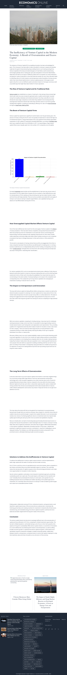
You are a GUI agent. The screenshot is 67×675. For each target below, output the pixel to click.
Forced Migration (28, 632)
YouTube (32, 668)
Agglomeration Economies (30, 619)
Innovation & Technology (29, 641)
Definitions (21, 5)
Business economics (28, 623)
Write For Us (58, 6)
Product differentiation (29, 659)
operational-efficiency (29, 655)
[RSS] (58, 629)
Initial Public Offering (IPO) (22, 105)
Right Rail (38, 661)
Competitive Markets (48, 6)
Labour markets (40, 48)
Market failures (36, 650)
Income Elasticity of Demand (30, 637)
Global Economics (29, 6)
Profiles (39, 659)
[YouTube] (52, 629)
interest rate (27, 644)
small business (27, 664)
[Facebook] (45, 629)
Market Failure (27, 650)
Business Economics (12, 6)
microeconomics (37, 653)
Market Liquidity (27, 653)
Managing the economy (29, 48)
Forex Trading (38, 632)
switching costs (37, 664)
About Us (64, 619)
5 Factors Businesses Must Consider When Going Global (21, 598)
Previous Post (22, 576)
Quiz (32, 661)
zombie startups (17, 248)
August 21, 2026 (10, 631)
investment (17, 191)
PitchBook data (53, 121)
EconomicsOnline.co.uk (41, 673)
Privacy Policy (48, 619)
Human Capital (38, 635)
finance (25, 630)
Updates (26, 668)
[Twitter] (49, 629)
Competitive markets (28, 626)
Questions (26, 661)
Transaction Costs (28, 666)
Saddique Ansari (13, 60)
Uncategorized (38, 666)
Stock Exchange (52, 103)
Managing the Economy (38, 6)
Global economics (28, 635)
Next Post (45, 576)
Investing (35, 644)
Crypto (37, 626)
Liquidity (36, 646)
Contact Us (47, 621)
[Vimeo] (55, 629)
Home (5, 5)
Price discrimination (28, 657)
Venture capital (13, 94)
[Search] (63, 6)
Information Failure (28, 639)
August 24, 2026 (10, 625)
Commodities (38, 623)
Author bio (12, 61)
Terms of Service (56, 619)
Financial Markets (34, 630)
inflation (54, 229)
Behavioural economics (29, 621)
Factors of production (37, 628)
